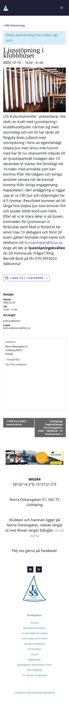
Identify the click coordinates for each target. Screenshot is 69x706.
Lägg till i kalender (27, 277)
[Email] (39, 569)
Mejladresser (34, 659)
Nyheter (35, 622)
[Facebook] (30, 569)
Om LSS (34, 654)
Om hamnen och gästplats (34, 675)
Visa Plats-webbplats (15, 364)
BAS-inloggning (34, 670)
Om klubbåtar (34, 649)
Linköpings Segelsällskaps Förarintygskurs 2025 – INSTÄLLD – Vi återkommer (50, 428)
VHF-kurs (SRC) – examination (17, 423)
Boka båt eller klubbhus (34, 628)
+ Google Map (12, 359)
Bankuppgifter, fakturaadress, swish (34, 664)
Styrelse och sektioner (34, 643)
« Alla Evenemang (14, 25)
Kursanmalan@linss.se (43, 242)
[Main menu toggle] (61, 8)
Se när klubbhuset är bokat (34, 633)
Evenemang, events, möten (34, 638)
